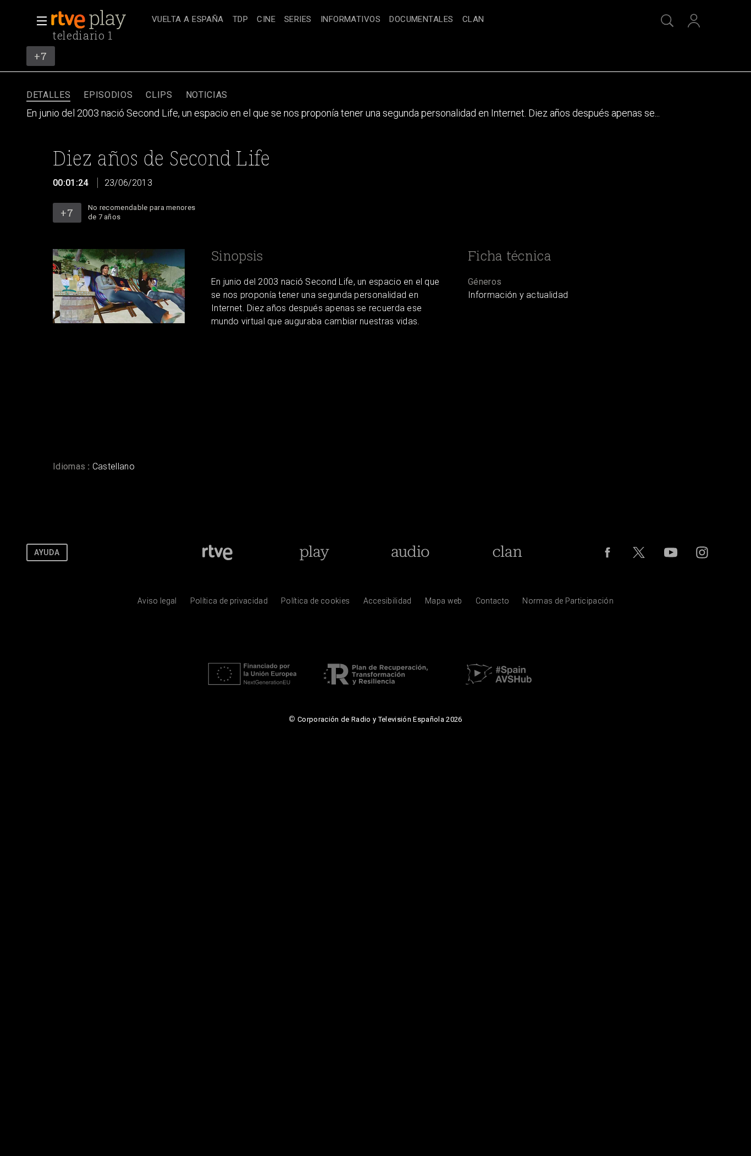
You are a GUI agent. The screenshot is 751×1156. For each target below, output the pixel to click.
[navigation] (387, 20)
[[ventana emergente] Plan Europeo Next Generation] (252, 688)
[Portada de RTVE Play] (90, 20)
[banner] (99, 20)
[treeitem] (188, 20)
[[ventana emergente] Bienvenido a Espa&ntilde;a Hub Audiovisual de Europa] (499, 688)
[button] (38, 21)
